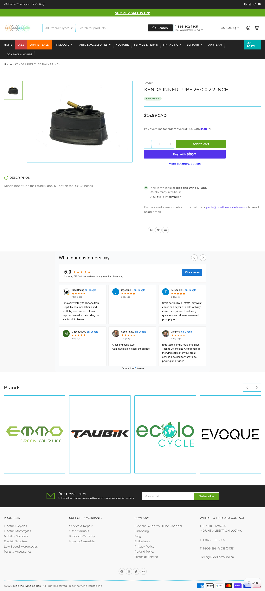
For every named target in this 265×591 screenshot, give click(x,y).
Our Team (215, 44)
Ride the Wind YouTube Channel (158, 526)
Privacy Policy (144, 546)
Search (163, 28)
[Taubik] (100, 434)
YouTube (122, 44)
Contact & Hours (19, 54)
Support (193, 44)
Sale (20, 44)
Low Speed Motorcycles (21, 546)
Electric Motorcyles (17, 531)
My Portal (252, 45)
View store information (165, 196)
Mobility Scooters (16, 536)
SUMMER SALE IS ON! (132, 13)
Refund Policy (144, 551)
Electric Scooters (16, 541)
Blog (137, 536)
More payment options (185, 164)
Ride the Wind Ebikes (27, 585)
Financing (170, 44)
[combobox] (124, 28)
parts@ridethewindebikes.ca (226, 207)
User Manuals (79, 531)
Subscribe (206, 496)
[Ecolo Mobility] (165, 434)
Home (8, 44)
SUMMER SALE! (39, 44)
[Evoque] (230, 434)
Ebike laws (142, 541)
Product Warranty (82, 536)
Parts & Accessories (92, 44)
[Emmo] (34, 434)
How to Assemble (81, 541)
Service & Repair (146, 44)
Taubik (148, 82)
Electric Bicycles (15, 526)
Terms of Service (146, 557)
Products (62, 44)
